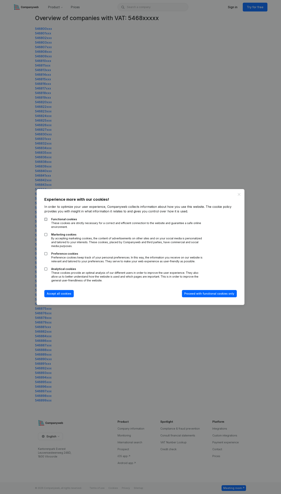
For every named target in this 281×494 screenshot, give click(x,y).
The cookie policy (218, 207)
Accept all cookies (59, 293)
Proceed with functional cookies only (209, 293)
